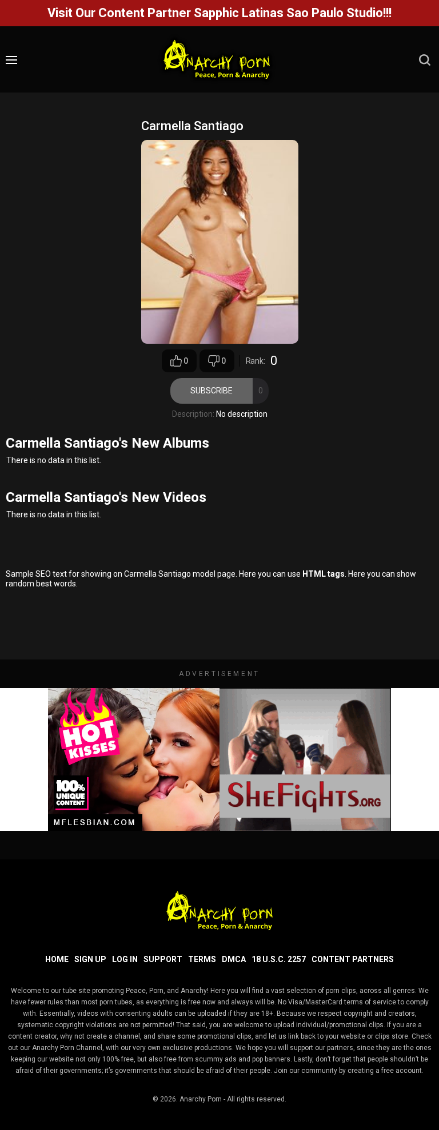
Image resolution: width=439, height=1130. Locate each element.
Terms (202, 959)
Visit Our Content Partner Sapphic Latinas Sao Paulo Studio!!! (219, 13)
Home (57, 959)
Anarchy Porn (200, 1099)
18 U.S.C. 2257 (279, 959)
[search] (424, 60)
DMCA (234, 959)
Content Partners (353, 959)
